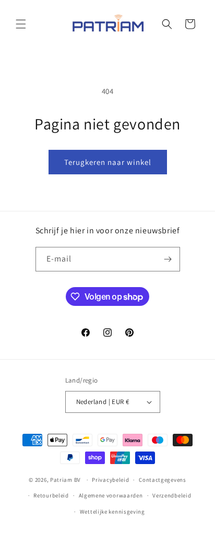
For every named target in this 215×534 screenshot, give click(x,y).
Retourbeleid (50, 495)
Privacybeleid (110, 479)
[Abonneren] (168, 259)
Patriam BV (65, 479)
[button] (20, 24)
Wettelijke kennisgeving (112, 511)
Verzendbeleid (171, 495)
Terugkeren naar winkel (107, 162)
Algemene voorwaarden (111, 495)
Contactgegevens (162, 479)
